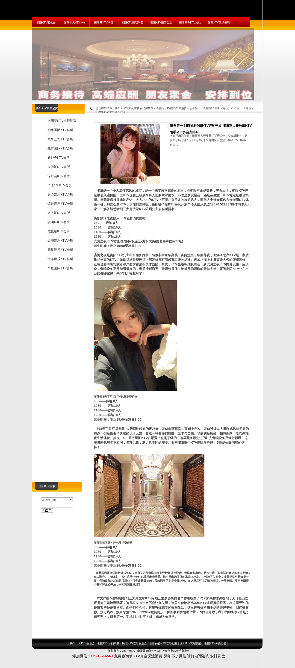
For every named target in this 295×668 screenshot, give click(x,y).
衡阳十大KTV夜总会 (82, 643)
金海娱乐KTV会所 (60, 240)
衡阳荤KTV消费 (103, 22)
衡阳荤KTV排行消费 (61, 121)
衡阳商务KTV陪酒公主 (163, 643)
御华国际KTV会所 (60, 130)
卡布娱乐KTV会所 (60, 259)
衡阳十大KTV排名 (75, 22)
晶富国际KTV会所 (60, 148)
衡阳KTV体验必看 (215, 643)
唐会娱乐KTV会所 (60, 194)
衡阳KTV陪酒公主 (161, 22)
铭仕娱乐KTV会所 (60, 203)
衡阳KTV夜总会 (46, 22)
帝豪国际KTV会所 (60, 268)
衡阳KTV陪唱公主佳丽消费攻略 (134, 108)
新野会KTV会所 (58, 157)
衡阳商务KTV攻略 (190, 22)
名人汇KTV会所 (58, 213)
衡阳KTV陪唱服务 (191, 643)
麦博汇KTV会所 (58, 167)
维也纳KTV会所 (58, 231)
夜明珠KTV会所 (58, 222)
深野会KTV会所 (58, 176)
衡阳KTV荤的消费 (108, 643)
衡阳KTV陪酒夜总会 (134, 643)
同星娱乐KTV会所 (60, 250)
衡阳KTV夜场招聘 (219, 22)
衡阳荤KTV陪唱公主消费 (171, 108)
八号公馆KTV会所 (60, 139)
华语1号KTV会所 (59, 185)
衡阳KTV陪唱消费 (132, 22)
